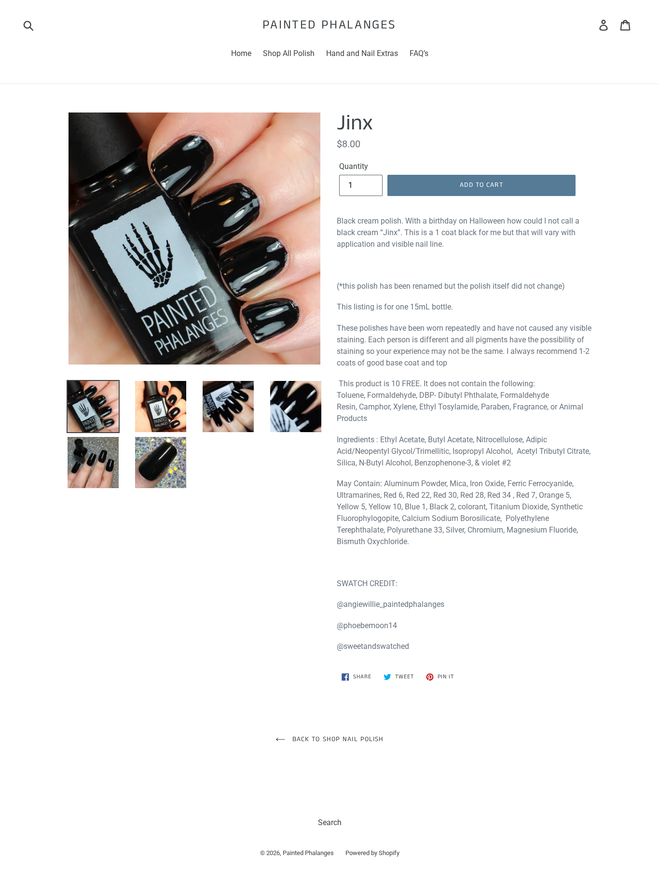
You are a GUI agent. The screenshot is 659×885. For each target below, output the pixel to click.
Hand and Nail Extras (362, 53)
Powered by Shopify (372, 853)
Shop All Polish (289, 53)
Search (330, 822)
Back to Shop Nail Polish (337, 739)
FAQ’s (419, 53)
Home (241, 53)
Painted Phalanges (329, 24)
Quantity (353, 166)
